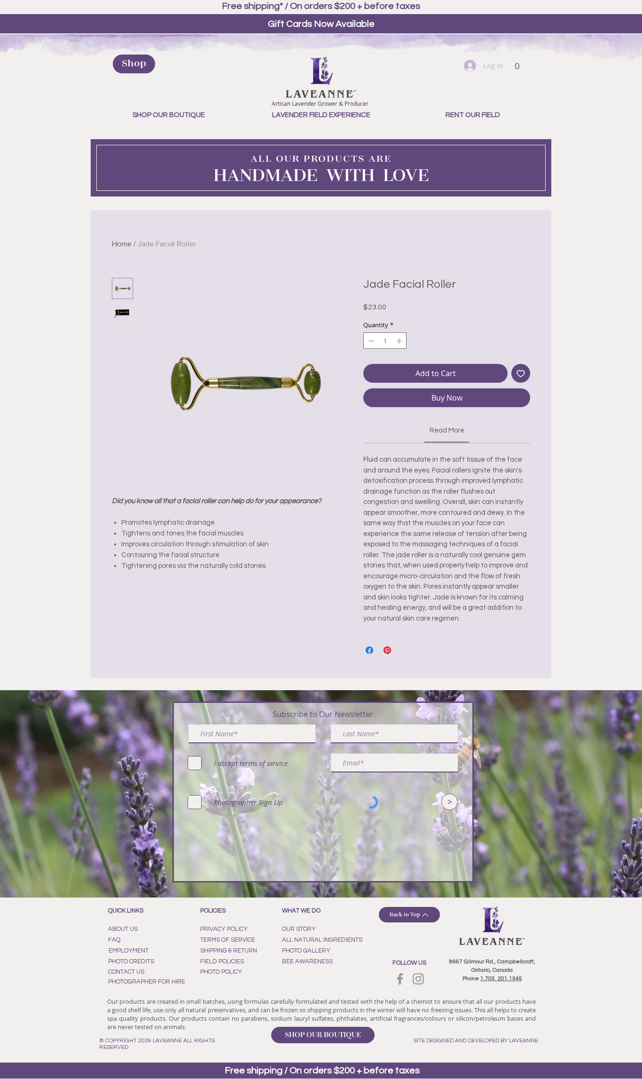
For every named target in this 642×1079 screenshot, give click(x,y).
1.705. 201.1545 (501, 979)
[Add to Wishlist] (520, 373)
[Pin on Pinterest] (387, 650)
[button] (517, 63)
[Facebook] (399, 978)
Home (122, 244)
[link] (447, 430)
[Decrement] (370, 341)
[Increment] (400, 341)
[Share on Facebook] (369, 650)
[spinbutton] (385, 341)
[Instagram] (418, 978)
